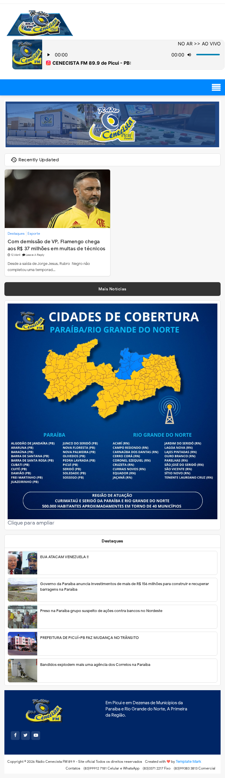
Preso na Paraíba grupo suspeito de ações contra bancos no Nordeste (101, 610)
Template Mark (188, 761)
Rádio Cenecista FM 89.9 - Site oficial (65, 761)
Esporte (34, 233)
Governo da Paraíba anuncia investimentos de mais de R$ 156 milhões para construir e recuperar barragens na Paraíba (124, 586)
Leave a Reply (35, 255)
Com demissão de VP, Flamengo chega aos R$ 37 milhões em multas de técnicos (56, 245)
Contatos (73, 768)
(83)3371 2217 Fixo (157, 768)
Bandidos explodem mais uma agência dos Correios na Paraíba (95, 664)
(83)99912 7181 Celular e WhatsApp (111, 768)
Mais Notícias (112, 289)
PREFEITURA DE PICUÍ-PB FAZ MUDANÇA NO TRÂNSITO (89, 637)
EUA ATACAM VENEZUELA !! (64, 556)
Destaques (16, 233)
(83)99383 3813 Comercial (194, 768)
